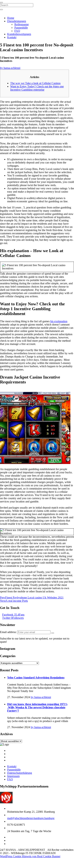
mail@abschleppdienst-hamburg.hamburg (30, 818)
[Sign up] (52, 633)
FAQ (17, 30)
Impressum (13, 776)
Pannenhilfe (21, 27)
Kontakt (11, 37)
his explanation (58, 321)
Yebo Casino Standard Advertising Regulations (35, 677)
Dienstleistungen (16, 21)
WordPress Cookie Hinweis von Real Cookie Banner (30, 856)
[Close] (1, 2)
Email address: (8, 632)
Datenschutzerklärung (19, 772)
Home (10, 17)
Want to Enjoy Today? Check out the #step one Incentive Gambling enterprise (37, 88)
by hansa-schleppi (10, 67)
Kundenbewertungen (19, 34)
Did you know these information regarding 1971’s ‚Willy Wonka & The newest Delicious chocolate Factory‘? (37, 707)
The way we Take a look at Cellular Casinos (35, 83)
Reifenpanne (21, 24)
